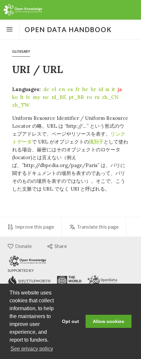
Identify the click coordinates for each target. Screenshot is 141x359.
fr (77, 89)
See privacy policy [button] (31, 348)
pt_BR (76, 97)
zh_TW (21, 105)
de (46, 89)
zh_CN (110, 97)
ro (89, 97)
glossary (21, 51)
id (101, 89)
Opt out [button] (70, 321)
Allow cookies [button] (108, 321)
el (54, 89)
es (70, 89)
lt (22, 97)
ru (96, 97)
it (113, 89)
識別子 (96, 142)
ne (46, 97)
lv (28, 97)
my (36, 97)
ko (15, 97)
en (62, 89)
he (85, 89)
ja (120, 89)
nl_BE (58, 97)
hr (93, 89)
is (107, 89)
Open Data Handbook (68, 29)
